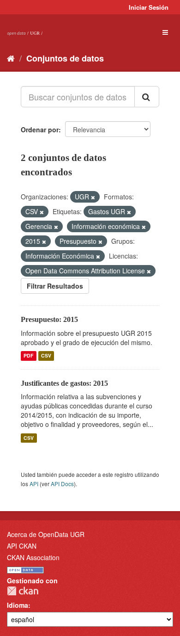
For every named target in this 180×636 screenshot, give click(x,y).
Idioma (17, 605)
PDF (28, 355)
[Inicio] (11, 58)
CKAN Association (33, 557)
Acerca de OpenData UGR (45, 534)
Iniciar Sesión (148, 7)
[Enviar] (146, 96)
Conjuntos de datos (65, 58)
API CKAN (21, 545)
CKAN (22, 591)
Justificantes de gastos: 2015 (64, 383)
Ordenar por (40, 129)
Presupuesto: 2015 (49, 319)
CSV (46, 355)
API (34, 484)
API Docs (62, 484)
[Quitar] (93, 197)
